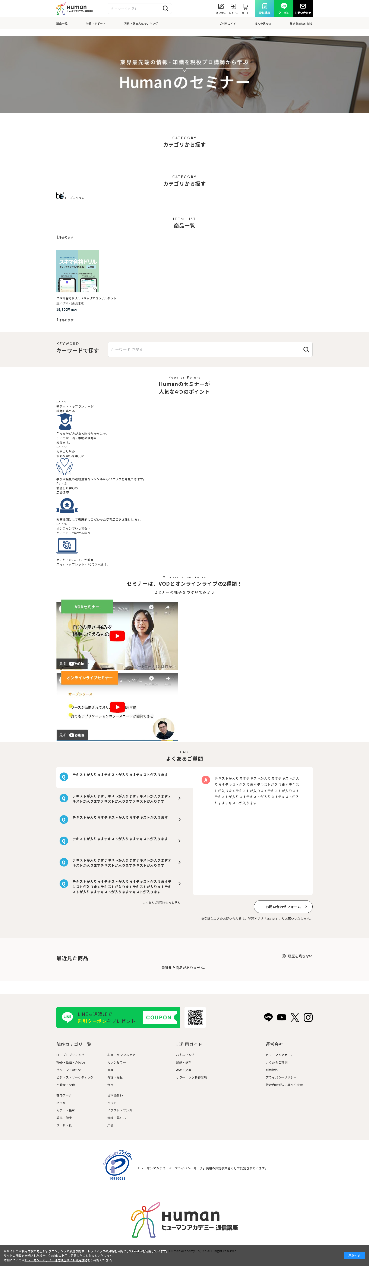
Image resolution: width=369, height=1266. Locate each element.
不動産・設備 (65, 1085)
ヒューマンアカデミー (281, 1055)
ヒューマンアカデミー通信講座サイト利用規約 (56, 1260)
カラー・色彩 (65, 1110)
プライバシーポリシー (281, 1077)
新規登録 (221, 12)
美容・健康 (64, 1118)
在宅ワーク (64, 1095)
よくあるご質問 (276, 1062)
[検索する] (166, 9)
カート (245, 12)
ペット (112, 1103)
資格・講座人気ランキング (141, 23)
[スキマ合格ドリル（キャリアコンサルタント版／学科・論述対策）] (77, 271)
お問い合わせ (303, 13)
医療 (110, 1070)
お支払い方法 (185, 1055)
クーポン (283, 13)
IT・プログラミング (70, 1055)
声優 (110, 1125)
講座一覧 (62, 23)
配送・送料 (184, 1062)
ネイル (61, 1103)
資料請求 (264, 13)
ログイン (234, 12)
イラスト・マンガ (119, 1110)
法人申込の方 (263, 23)
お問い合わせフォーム (283, 906)
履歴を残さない (300, 955)
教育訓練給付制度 (301, 23)
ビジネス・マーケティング (75, 1077)
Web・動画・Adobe (70, 1062)
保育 (110, 1085)
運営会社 (274, 1044)
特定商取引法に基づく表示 (284, 1085)
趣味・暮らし (116, 1118)
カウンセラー (116, 1062)
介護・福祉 (115, 1077)
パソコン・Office (68, 1070)
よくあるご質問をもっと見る (161, 902)
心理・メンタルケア (121, 1055)
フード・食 (64, 1125)
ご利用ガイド (227, 23)
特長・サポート (96, 23)
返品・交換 (184, 1070)
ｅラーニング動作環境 (191, 1077)
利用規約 (272, 1070)
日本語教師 (115, 1095)
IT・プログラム (74, 198)
